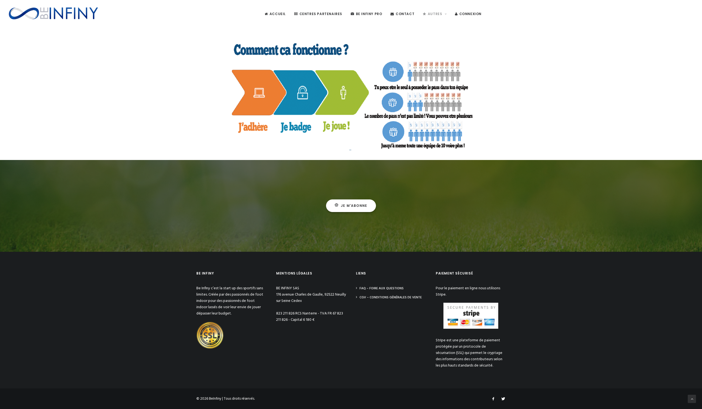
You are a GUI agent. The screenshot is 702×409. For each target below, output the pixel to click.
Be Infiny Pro (369, 14)
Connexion (470, 14)
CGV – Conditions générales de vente (391, 297)
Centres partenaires (320, 14)
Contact (405, 14)
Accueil (278, 14)
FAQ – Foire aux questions (382, 288)
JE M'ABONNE (354, 205)
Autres (435, 14)
